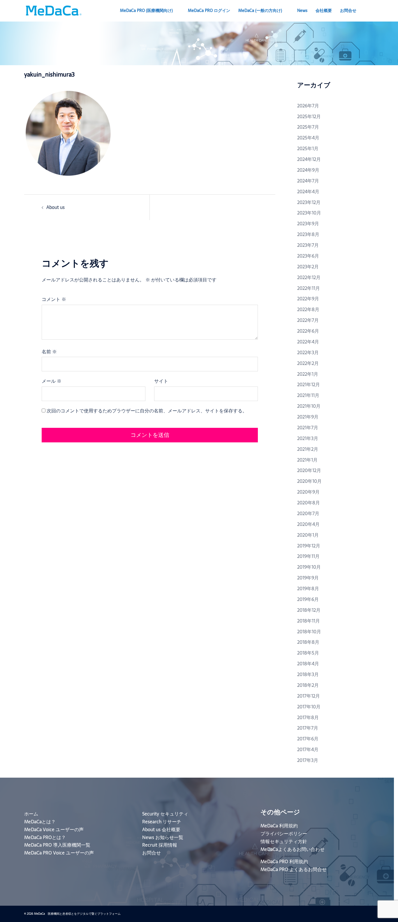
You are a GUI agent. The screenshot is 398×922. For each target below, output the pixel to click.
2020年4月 (308, 524)
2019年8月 (308, 588)
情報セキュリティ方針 (283, 841)
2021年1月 (307, 460)
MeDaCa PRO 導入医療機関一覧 (57, 845)
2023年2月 (308, 266)
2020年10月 (309, 481)
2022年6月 (308, 331)
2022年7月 (308, 320)
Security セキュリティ (165, 814)
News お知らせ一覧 (162, 837)
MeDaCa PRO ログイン (209, 10)
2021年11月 (308, 395)
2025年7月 (308, 127)
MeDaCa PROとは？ (45, 837)
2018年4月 (308, 663)
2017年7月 (307, 728)
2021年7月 (307, 427)
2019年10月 (309, 567)
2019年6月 (308, 599)
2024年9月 (308, 170)
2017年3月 (307, 760)
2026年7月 (308, 105)
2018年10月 (309, 631)
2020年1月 (308, 535)
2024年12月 (309, 159)
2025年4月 (308, 137)
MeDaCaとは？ (40, 821)
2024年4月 (308, 191)
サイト (161, 381)
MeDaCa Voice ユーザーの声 (54, 829)
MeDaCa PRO (146, 10)
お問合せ (348, 10)
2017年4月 (307, 749)
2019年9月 (308, 577)
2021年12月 (308, 384)
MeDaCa (260, 10)
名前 (49, 351)
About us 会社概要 (161, 829)
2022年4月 (308, 341)
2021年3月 (307, 438)
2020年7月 (308, 513)
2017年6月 (307, 738)
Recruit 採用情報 (159, 845)
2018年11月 (308, 621)
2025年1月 (307, 148)
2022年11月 (308, 288)
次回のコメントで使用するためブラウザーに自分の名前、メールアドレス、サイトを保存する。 (147, 410)
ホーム (31, 814)
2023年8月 (308, 234)
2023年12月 (308, 202)
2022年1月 (307, 374)
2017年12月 (308, 696)
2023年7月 (308, 245)
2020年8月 (308, 502)
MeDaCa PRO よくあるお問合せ (293, 869)
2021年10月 (308, 406)
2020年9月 (308, 492)
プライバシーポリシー (283, 833)
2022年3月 (308, 352)
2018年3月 (308, 674)
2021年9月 (307, 417)
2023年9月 (308, 223)
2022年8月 (308, 309)
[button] (371, 10)
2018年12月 (308, 610)
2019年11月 (308, 556)
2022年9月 (308, 298)
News (302, 10)
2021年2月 (307, 449)
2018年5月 (308, 653)
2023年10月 (309, 213)
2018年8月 (308, 642)
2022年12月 (308, 277)
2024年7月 (308, 181)
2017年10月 (308, 706)
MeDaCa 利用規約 (279, 825)
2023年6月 (308, 256)
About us (55, 207)
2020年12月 (309, 470)
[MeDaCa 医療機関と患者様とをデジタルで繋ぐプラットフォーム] (53, 10)
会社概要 (324, 10)
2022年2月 (308, 363)
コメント (54, 299)
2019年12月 (308, 545)
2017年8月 (308, 717)
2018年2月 (308, 685)
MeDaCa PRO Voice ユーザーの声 (59, 853)
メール (51, 381)
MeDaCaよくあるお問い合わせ (292, 849)
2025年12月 (309, 116)
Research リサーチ (161, 821)
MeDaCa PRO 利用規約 (284, 861)
